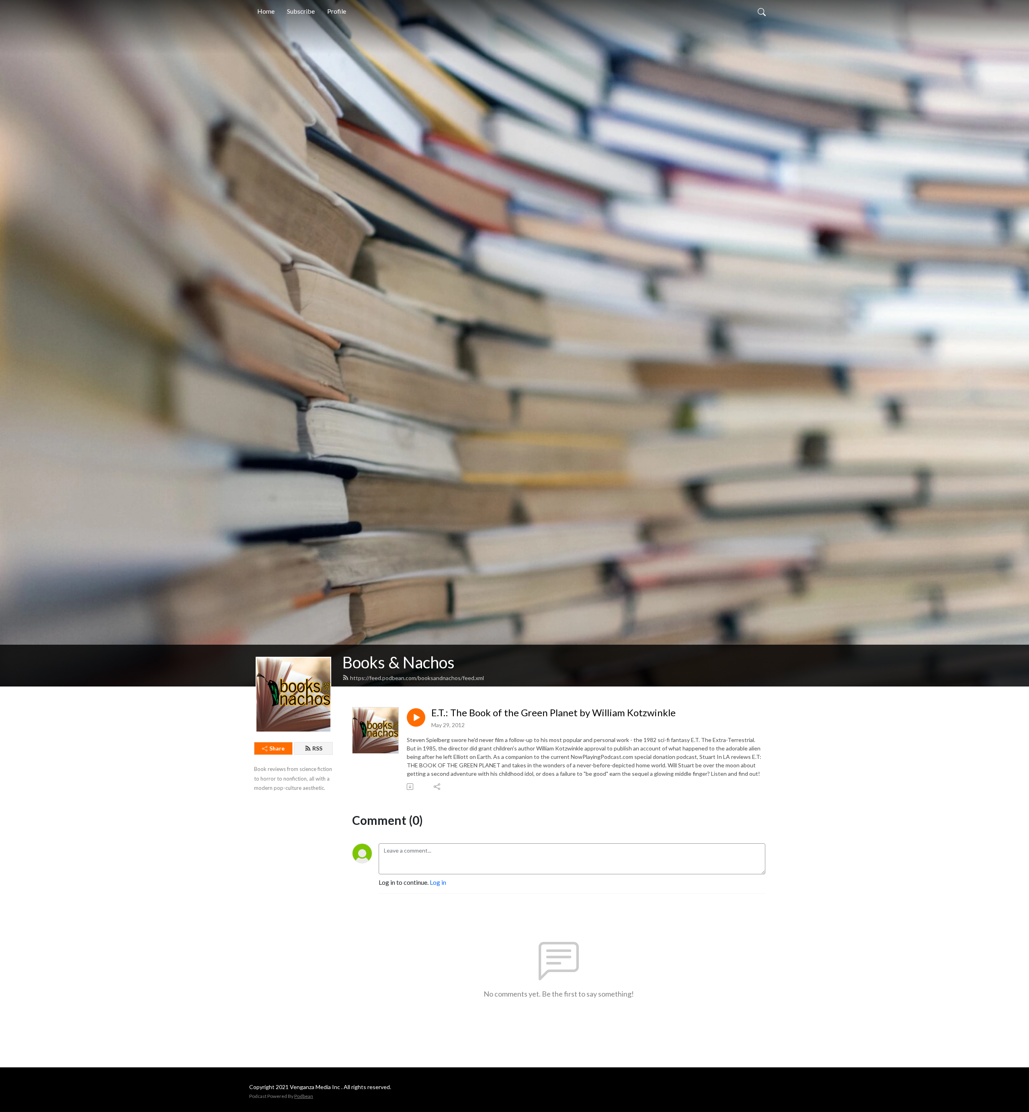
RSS (317, 748)
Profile (336, 11)
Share (277, 748)
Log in (438, 882)
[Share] (437, 787)
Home (266, 11)
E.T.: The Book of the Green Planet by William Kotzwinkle (553, 712)
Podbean (303, 1096)
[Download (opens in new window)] (410, 787)
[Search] (761, 11)
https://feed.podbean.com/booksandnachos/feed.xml (417, 677)
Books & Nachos (398, 662)
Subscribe (301, 11)
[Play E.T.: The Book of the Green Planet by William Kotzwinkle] (416, 717)
